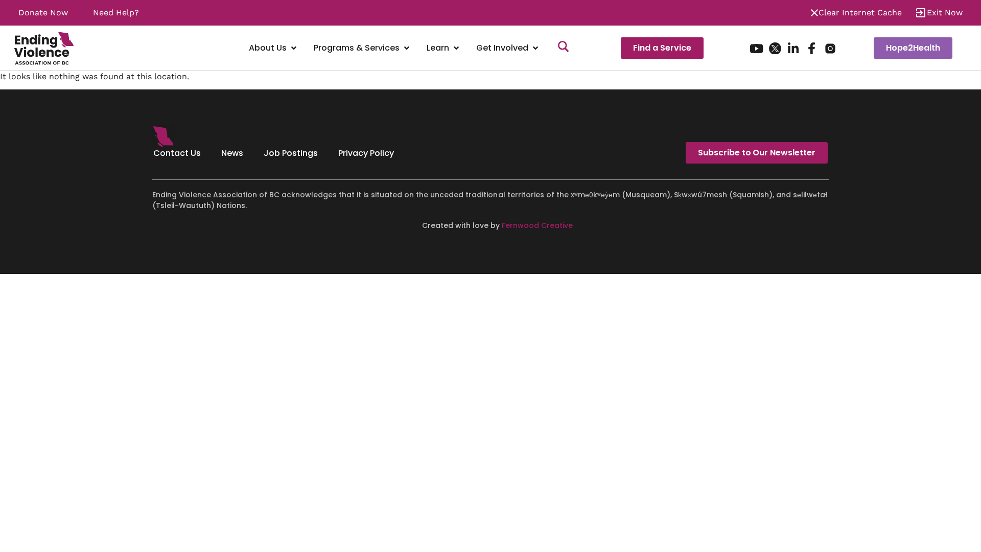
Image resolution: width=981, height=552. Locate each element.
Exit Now (945, 12)
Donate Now (43, 12)
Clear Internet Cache (860, 12)
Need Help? (116, 12)
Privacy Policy (366, 153)
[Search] (563, 48)
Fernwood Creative (537, 225)
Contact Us (177, 153)
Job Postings (291, 153)
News (232, 153)
